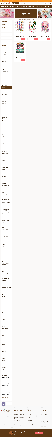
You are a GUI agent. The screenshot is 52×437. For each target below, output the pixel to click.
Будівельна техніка (5, 141)
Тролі (3, 246)
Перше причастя (5, 365)
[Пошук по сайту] (21, 3)
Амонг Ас (3, 134)
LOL (2, 298)
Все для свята (37, 6)
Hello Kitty (3, 296)
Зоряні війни (4, 178)
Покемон (3, 207)
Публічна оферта (31, 424)
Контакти (33, 0)
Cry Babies (3, 87)
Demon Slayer (4, 52)
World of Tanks (4, 125)
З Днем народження (5, 174)
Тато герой (3, 234)
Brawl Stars (4, 351)
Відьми (3, 143)
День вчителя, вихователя (6, 155)
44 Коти (3, 47)
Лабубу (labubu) (4, 190)
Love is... (3, 105)
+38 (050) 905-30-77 (16, 0)
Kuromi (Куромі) (4, 103)
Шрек (3, 266)
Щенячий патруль (5, 328)
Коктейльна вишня (5, 385)
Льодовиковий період (5, 194)
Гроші (3, 285)
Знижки (23, 0)
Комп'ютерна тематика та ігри (6, 64)
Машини (3, 333)
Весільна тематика (5, 269)
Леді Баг (3, 335)
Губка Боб (3, 344)
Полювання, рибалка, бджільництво (5, 210)
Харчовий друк (27, 19)
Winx (2, 349)
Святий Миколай (5, 229)
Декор (33, 6)
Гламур (3, 271)
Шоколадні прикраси (5, 377)
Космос (3, 187)
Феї (2, 253)
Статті (29, 417)
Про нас (29, 414)
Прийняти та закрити (39, 433)
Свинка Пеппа (4, 314)
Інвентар (42, 6)
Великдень (3, 358)
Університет (4, 251)
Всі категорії (16, 424)
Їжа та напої (4, 127)
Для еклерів (4, 160)
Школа (3, 282)
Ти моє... (3, 69)
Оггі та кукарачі (4, 204)
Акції (21, 0)
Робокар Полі (4, 321)
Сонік (3, 231)
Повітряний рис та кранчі (6, 392)
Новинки (6, 6)
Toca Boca (3, 122)
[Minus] (16, 39)
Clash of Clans (4, 80)
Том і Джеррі (4, 238)
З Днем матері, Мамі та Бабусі (6, 372)
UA (1, 0)
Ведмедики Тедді (5, 273)
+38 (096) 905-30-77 (7, 0)
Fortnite (3, 89)
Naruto (3, 56)
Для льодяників (4, 162)
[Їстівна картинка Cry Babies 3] (19, 47)
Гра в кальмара (4, 151)
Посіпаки (3, 353)
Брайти (3, 138)
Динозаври (4, 61)
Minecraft (3, 346)
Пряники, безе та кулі (5, 383)
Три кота (3, 244)
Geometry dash (4, 94)
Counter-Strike (4, 85)
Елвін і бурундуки (5, 167)
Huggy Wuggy (4, 101)
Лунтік (3, 192)
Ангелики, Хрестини (5, 278)
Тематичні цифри (5, 236)
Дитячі (3, 158)
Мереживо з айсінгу (5, 394)
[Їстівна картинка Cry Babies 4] (19, 26)
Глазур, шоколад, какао (19, 417)
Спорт (3, 330)
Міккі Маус (4, 337)
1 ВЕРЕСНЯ (2, 6)
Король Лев (4, 183)
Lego (2, 310)
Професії (3, 215)
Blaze (3, 76)
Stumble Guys (4, 120)
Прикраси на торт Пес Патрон (6, 213)
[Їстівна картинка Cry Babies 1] (45, 26)
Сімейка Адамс (4, 222)
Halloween (3, 326)
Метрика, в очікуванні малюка (6, 200)
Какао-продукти (28, 6)
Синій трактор (4, 375)
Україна (3, 248)
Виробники (30, 412)
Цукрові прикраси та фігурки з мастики (5, 380)
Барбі (3, 301)
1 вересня (4, 24)
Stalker (3, 112)
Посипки (3, 387)
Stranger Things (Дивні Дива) (6, 118)
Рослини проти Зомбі (5, 220)
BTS (2, 78)
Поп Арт (3, 360)
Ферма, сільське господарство (4, 256)
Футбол (3, 261)
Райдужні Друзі (4, 218)
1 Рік (2, 342)
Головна (19, 19)
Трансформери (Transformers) (4, 241)
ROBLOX (3, 110)
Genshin (3, 92)
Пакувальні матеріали (48, 6)
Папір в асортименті (5, 289)
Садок (3, 227)
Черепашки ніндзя (5, 71)
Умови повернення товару (33, 421)
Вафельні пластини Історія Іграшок (6, 146)
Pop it (3, 59)
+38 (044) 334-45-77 (45, 415)
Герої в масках (4, 305)
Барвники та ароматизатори (21, 6)
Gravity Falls (4, 96)
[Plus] (20, 39)
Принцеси (3, 319)
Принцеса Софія (5, 317)
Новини (29, 426)
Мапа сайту (30, 420)
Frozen (3, 294)
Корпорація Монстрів (5, 185)
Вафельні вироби (5, 43)
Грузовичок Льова (5, 153)
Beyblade (3, 73)
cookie (27, 431)
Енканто (3, 169)
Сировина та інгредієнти (19, 414)
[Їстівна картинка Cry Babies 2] (32, 26)
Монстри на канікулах (6, 202)
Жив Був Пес (4, 171)
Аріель (3, 136)
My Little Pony (4, 54)
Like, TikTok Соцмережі (6, 362)
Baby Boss (3, 303)
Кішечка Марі (4, 367)
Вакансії (29, 423)
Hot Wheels (4, 369)
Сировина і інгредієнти (12, 6)
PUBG (3, 108)
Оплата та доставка (28, 0)
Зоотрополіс (4, 176)
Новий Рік (3, 312)
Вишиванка (4, 280)
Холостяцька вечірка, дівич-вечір (5, 264)
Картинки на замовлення (6, 287)
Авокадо (3, 129)
